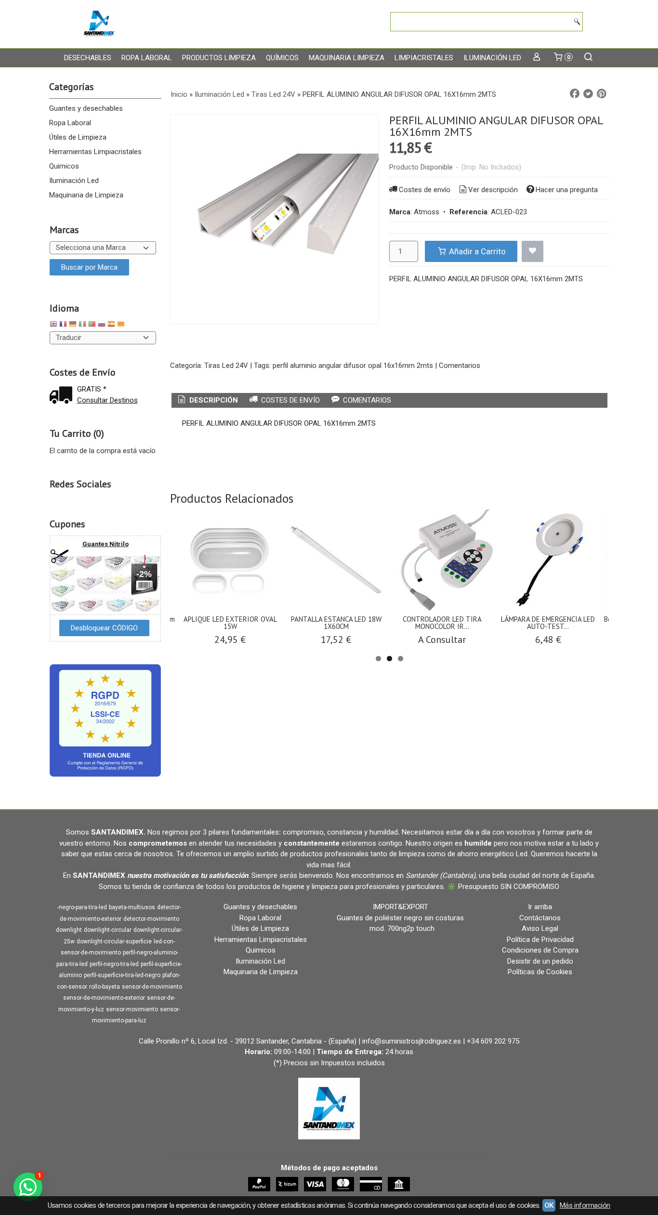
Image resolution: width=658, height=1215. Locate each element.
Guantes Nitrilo (105, 544)
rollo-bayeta (104, 986)
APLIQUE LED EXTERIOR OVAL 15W (230, 622)
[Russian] (101, 325)
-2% (144, 574)
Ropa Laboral (146, 57)
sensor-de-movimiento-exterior (104, 997)
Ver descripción (493, 189)
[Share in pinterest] (601, 94)
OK (548, 1205)
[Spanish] (111, 325)
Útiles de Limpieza (77, 137)
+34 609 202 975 (493, 1041)
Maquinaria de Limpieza (86, 195)
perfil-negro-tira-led (114, 964)
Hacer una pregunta (567, 189)
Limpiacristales (424, 57)
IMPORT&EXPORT (400, 906)
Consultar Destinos (107, 400)
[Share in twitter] (588, 94)
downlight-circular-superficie (114, 941)
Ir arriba (540, 906)
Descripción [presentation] (212, 400)
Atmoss (426, 212)
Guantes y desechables (86, 108)
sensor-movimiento (132, 1009)
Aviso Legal (540, 928)
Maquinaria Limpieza (346, 57)
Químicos (282, 57)
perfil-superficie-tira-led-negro (122, 975)
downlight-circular (108, 930)
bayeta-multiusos (132, 907)
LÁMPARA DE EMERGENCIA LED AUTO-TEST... (548, 622)
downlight (69, 930)
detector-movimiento (151, 918)
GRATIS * (91, 389)
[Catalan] (122, 325)
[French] (63, 325)
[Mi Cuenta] (536, 58)
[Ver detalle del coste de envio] (63, 396)
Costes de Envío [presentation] (289, 400)
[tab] (207, 400)
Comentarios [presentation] (366, 400)
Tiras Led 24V (226, 365)
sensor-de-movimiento (152, 986)
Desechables (87, 57)
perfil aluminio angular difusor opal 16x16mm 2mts (353, 365)
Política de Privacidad (540, 939)
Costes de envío (424, 189)
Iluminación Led (492, 57)
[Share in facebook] (574, 94)
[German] (73, 325)
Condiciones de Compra (540, 950)
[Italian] (82, 325)
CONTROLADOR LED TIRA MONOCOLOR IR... (442, 622)
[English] (53, 325)
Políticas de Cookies (540, 971)
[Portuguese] (92, 325)
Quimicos (64, 166)
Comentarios (459, 365)
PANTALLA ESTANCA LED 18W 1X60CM (336, 622)
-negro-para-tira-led (82, 907)
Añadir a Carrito (476, 251)
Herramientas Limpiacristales (95, 151)
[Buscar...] (588, 58)
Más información (585, 1205)
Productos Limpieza (219, 57)
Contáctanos (540, 918)
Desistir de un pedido (540, 961)
